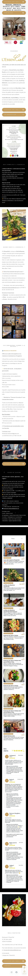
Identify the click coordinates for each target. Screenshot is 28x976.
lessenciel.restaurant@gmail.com (10, 287)
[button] (14, 2)
